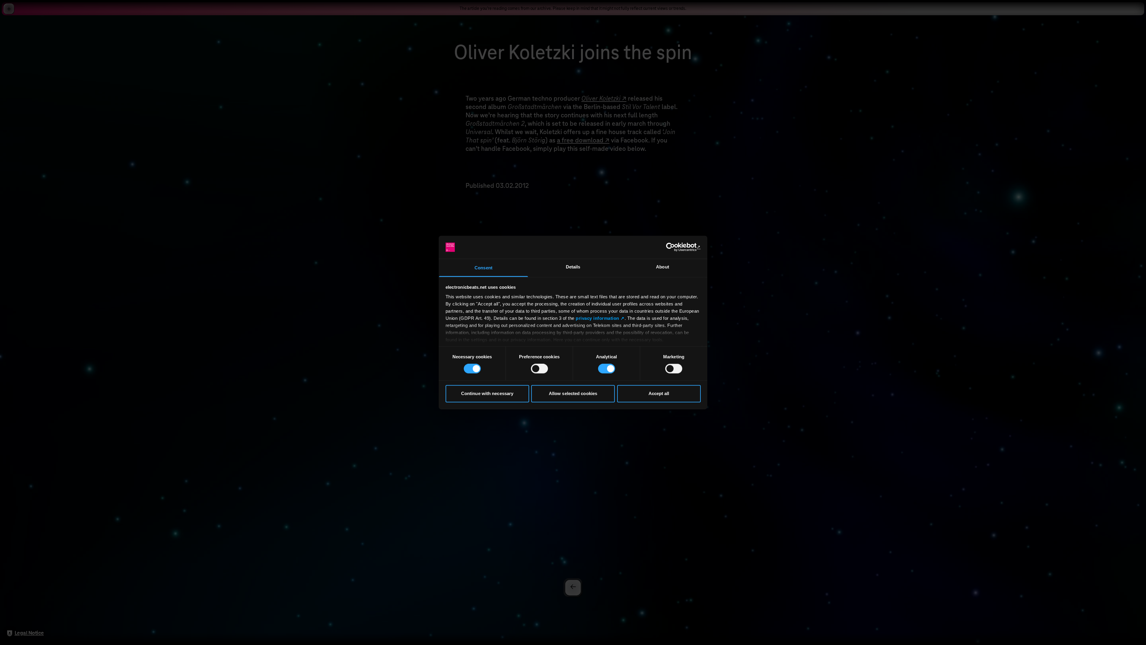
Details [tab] (573, 266)
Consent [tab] (483, 267)
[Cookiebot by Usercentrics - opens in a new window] (675, 247)
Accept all (659, 393)
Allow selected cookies (573, 393)
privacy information (597, 318)
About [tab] (662, 266)
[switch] (539, 369)
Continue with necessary (487, 393)
